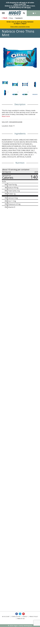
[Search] (24, 12)
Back (5, 18)
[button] (5, 82)
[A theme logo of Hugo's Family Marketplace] (15, 13)
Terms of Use (20, 618)
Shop (11, 18)
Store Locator (15, 616)
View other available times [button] (20, 27)
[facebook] (16, 614)
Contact (25, 616)
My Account (5, 616)
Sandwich (19, 18)
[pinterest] (23, 614)
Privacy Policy (33, 616)
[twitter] (20, 614)
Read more (6, 116)
